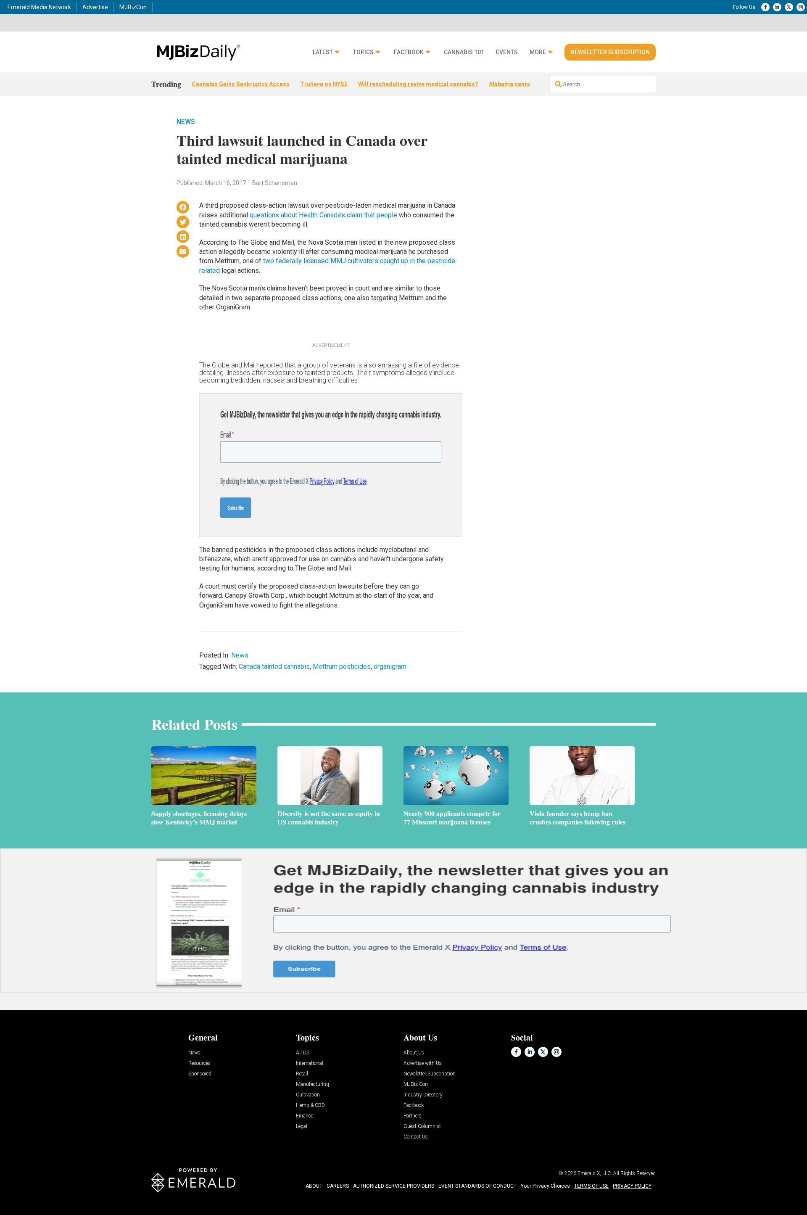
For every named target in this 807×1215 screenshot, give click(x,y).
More (538, 52)
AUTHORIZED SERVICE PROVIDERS (393, 1186)
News (186, 122)
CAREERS (338, 1186)
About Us (414, 1053)
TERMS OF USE (591, 1186)
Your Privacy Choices (545, 1186)
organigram (390, 667)
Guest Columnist (422, 1126)
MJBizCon (133, 7)
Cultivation (308, 1095)
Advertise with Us (423, 1063)
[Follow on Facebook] (765, 7)
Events (507, 52)
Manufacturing (312, 1084)
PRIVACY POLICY (632, 1186)
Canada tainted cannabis (274, 667)
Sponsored (199, 1074)
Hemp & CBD (310, 1105)
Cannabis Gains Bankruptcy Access (241, 84)
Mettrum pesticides (342, 667)
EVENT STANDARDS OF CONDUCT (477, 1186)
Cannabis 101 (464, 52)
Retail (302, 1074)
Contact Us (416, 1137)
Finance (304, 1116)
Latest (323, 52)
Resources (199, 1063)
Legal (301, 1126)
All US (302, 1053)
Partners (413, 1116)
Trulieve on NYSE (324, 84)
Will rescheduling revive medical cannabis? (418, 84)
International (309, 1063)
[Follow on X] (789, 7)
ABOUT (314, 1186)
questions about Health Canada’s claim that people (323, 215)
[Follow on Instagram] (800, 7)
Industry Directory (423, 1095)
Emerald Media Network (39, 7)
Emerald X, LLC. (595, 1173)
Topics (363, 52)
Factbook (409, 52)
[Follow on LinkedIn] (777, 7)
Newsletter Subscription (610, 52)
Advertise (95, 7)
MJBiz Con (416, 1084)
